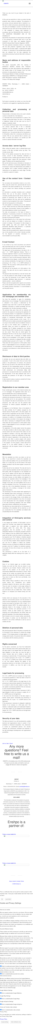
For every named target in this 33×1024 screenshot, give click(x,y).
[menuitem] (26, 3)
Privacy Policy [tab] (3, 1011)
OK (2, 899)
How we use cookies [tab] (5, 909)
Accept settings (4, 1022)
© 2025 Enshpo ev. (16, 883)
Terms (22, 881)
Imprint (14, 881)
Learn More (8, 899)
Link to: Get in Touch (7, 743)
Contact (18, 881)
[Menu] (30, 3)
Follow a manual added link (9, 834)
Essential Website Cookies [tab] (6, 929)
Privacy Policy (3, 1019)
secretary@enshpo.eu (24, 786)
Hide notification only (16, 1022)
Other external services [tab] (5, 975)
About (10, 881)
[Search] (26, 3)
